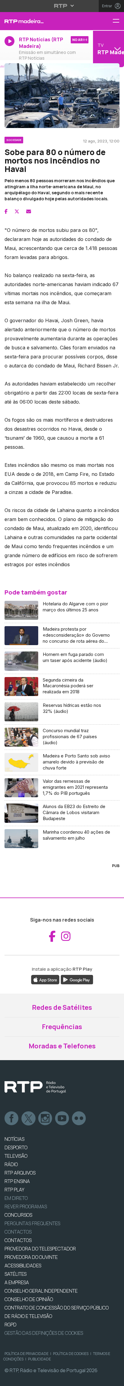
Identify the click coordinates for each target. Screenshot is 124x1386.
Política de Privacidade (26, 1353)
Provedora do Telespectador (40, 1248)
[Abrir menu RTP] (62, 5)
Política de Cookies (70, 1353)
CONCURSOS (18, 1215)
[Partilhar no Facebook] (6, 211)
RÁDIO (11, 1164)
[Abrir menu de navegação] (118, 21)
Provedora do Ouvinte (31, 1257)
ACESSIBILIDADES (23, 1265)
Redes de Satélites (62, 1007)
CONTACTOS (18, 1240)
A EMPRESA (17, 1282)
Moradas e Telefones (62, 1045)
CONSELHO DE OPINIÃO (29, 1299)
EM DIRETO (16, 1198)
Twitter (28, 1118)
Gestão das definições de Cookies (44, 1333)
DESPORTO (16, 1147)
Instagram (45, 1118)
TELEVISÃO (16, 1156)
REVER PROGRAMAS (26, 1206)
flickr (79, 1118)
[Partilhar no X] (16, 211)
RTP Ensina (17, 1181)
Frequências (62, 1026)
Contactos (18, 1231)
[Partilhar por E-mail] (28, 211)
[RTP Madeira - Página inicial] (41, 21)
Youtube (62, 1118)
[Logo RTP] (35, 1087)
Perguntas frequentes (32, 1223)
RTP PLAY (14, 1189)
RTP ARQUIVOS (20, 1172)
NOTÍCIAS (14, 1139)
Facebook (12, 1118)
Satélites (15, 1274)
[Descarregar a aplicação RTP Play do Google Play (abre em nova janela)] (76, 979)
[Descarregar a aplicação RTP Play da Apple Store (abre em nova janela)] (45, 979)
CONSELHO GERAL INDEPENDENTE (41, 1291)
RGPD (11, 1324)
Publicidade (39, 1359)
